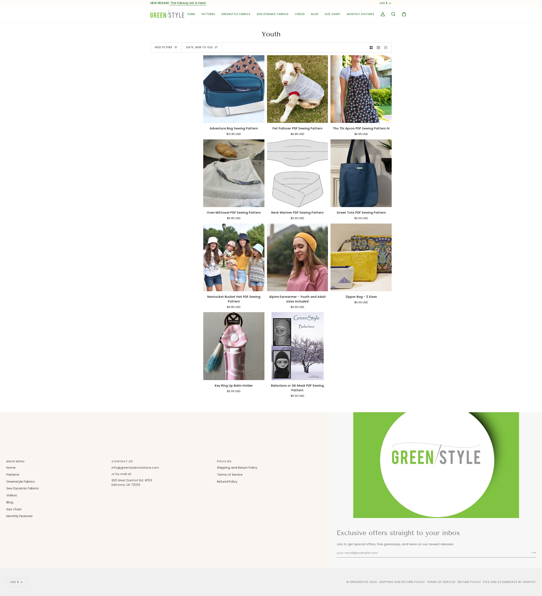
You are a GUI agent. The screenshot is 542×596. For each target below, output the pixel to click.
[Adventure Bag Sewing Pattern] (233, 89)
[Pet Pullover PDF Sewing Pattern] (297, 89)
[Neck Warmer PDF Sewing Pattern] (297, 173)
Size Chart (14, 509)
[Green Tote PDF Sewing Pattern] (361, 173)
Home (10, 468)
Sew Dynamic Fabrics (22, 488)
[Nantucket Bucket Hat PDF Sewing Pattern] (233, 257)
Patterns (12, 474)
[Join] (532, 552)
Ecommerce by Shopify (517, 582)
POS (486, 582)
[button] (208, 14)
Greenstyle (359, 582)
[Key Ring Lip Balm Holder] (233, 346)
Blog (9, 502)
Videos (11, 495)
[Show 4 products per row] (387, 47)
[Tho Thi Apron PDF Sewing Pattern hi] (361, 89)
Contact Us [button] (122, 461)
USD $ (384, 3)
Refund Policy (227, 481)
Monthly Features (19, 516)
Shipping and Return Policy (237, 468)
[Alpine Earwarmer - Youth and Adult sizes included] (297, 257)
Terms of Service (230, 474)
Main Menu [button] (15, 461)
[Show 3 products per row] (378, 47)
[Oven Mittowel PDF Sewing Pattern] (233, 173)
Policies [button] (224, 461)
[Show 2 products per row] (371, 47)
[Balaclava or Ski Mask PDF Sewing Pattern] (297, 346)
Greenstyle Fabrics (20, 481)
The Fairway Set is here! (188, 3)
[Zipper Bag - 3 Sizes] (361, 257)
